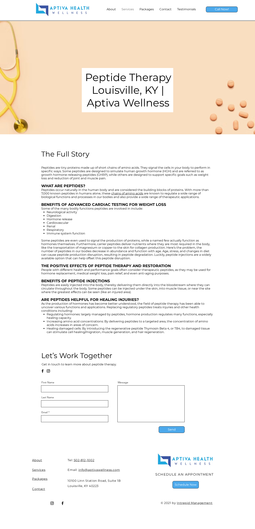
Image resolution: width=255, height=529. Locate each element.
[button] (185, 484)
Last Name (47, 397)
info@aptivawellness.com (99, 470)
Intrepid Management (194, 503)
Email (44, 412)
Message (123, 382)
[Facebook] (42, 371)
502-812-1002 (84, 460)
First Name (47, 382)
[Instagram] (48, 371)
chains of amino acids (127, 193)
